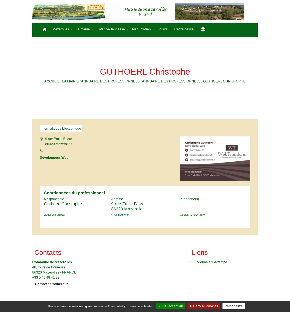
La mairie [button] (83, 29)
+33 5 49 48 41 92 (45, 277)
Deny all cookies (205, 306)
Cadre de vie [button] (184, 29)
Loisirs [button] (163, 29)
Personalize (234, 306)
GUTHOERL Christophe (224, 81)
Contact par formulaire (51, 284)
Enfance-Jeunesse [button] (111, 29)
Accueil (52, 81)
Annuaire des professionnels (110, 81)
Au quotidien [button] (142, 29)
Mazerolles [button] (61, 29)
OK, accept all (172, 306)
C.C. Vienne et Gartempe (208, 262)
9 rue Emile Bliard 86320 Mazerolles (58, 141)
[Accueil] (138, 11)
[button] (45, 30)
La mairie (70, 81)
